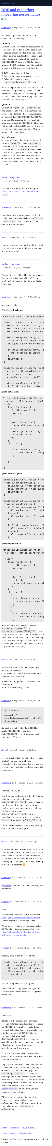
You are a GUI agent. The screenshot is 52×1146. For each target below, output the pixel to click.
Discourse (17, 1139)
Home (4, 1128)
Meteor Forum (7, 3)
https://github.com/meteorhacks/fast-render (20, 918)
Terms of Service (9, 1133)
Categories (14, 1128)
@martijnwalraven (9, 1089)
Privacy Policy (25, 1133)
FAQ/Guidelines (29, 1128)
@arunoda (6, 885)
